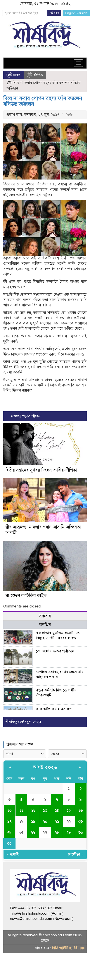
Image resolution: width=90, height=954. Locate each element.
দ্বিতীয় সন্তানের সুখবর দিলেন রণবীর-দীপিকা (41, 470)
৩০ (80, 832)
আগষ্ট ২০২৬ (45, 767)
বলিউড (38, 75)
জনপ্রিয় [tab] (45, 624)
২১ (57, 821)
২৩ (80, 821)
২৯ (69, 832)
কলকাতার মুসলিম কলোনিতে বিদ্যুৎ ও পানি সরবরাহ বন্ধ (58, 635)
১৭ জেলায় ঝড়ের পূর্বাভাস (55, 651)
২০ (45, 821)
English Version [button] (76, 13)
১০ (9, 810)
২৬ (33, 832)
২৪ (9, 832)
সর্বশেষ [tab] (45, 616)
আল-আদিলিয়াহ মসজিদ (54, 708)
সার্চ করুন (54, 12)
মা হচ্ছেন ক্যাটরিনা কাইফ (26, 595)
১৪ (57, 810)
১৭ (9, 821)
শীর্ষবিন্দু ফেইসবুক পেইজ (23, 722)
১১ (21, 810)
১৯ (33, 821)
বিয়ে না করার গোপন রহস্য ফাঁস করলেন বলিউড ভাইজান (42, 101)
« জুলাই (13, 854)
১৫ (69, 810)
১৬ (80, 810)
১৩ (45, 810)
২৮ (57, 832)
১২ (33, 810)
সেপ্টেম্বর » (75, 854)
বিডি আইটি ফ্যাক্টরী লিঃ (68, 948)
